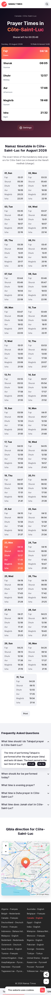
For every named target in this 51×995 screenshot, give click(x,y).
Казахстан (32, 962)
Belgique (31, 913)
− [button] (6, 851)
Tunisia (4, 953)
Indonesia (5, 931)
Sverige (30, 949)
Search (47, 4)
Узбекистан (32, 971)
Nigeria (30, 940)
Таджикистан (8, 971)
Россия (30, 967)
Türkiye (30, 953)
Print (25, 713)
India (29, 927)
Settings (27, 127)
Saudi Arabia (7, 949)
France (4, 927)
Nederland (6, 940)
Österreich (6, 944)
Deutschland (7, 922)
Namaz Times (15, 4)
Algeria (4, 909)
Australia (31, 909)
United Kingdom (8, 958)
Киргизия (5, 967)
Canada (4, 918)
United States (33, 958)
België (4, 913)
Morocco (31, 936)
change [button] (29, 163)
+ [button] (6, 845)
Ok (42, 990)
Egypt (29, 922)
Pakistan (31, 944)
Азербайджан (8, 962)
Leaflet (33, 894)
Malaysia (31, 931)
